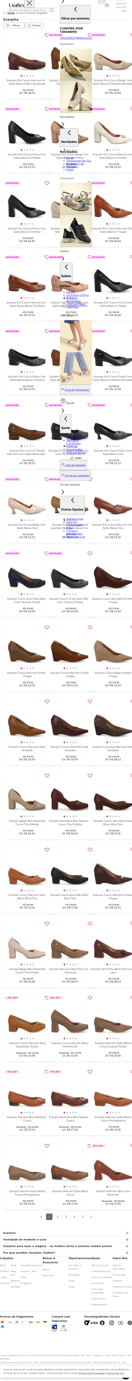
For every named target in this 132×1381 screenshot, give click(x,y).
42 (90, 38)
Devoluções (74, 449)
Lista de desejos (74, 465)
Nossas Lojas (74, 518)
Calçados (30, 13)
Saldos (70, 292)
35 (67, 38)
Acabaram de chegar (75, 165)
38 (77, 38)
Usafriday (72, 306)
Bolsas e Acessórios (73, 300)
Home (19, 13)
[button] (76, 181)
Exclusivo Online (77, 295)
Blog (69, 528)
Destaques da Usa (78, 160)
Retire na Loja (75, 536)
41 (87, 38)
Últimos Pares (75, 304)
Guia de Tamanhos (76, 389)
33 (61, 38)
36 (71, 38)
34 (64, 38)
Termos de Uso (115, 1373)
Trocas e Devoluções (74, 532)
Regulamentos (76, 452)
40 (84, 38)
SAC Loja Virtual (77, 437)
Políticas (72, 446)
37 (74, 38)
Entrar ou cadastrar (76, 475)
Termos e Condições (73, 442)
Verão (70, 157)
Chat (78, 458)
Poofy (70, 169)
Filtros (16, 25)
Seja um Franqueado (74, 523)
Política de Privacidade (91, 1373)
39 (80, 38)
